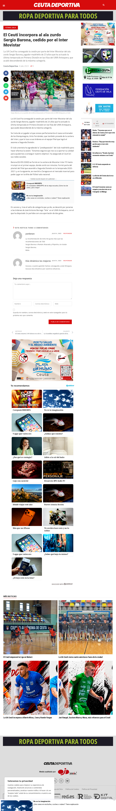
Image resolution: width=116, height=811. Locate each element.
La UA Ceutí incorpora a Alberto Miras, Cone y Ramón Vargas (27, 717)
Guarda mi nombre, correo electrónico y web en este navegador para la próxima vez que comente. (40, 313)
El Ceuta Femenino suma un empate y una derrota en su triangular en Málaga (102, 189)
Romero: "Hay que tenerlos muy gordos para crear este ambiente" (103, 144)
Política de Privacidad (89, 789)
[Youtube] (67, 781)
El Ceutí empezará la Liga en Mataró (17, 657)
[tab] (86, 123)
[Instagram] (61, 781)
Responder (67, 233)
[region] (29, 791)
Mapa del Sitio (57, 789)
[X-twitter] (55, 781)
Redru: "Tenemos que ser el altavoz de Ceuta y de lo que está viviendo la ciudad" (104, 132)
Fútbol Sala (10, 28)
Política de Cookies (72, 789)
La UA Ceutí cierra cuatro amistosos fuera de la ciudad (81, 657)
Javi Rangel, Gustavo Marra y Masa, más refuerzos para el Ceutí (84, 717)
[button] (4, 5)
